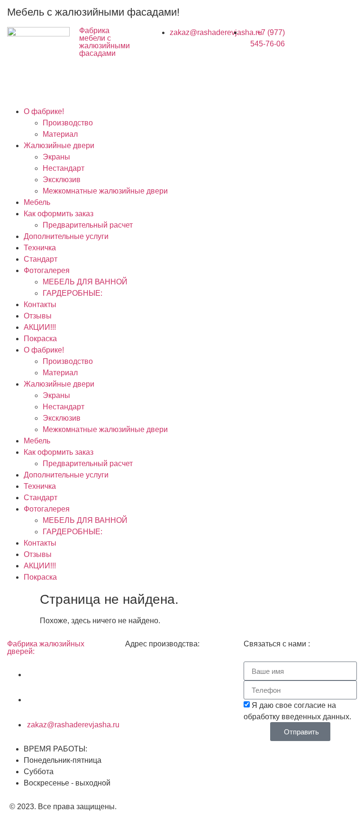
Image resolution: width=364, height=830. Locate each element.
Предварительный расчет (88, 225)
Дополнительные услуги (66, 236)
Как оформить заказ (58, 214)
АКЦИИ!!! (40, 327)
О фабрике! (44, 111)
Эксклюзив (62, 180)
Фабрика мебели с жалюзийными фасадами (104, 41)
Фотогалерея (47, 270)
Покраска (40, 339)
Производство (68, 123)
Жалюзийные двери (59, 145)
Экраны (56, 157)
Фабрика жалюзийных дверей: (45, 647)
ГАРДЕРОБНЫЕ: (72, 293)
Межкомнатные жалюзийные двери (105, 191)
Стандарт (40, 259)
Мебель (37, 202)
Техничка (40, 248)
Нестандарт (63, 168)
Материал (60, 134)
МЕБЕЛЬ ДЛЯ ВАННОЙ (85, 282)
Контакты (40, 304)
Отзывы (38, 316)
